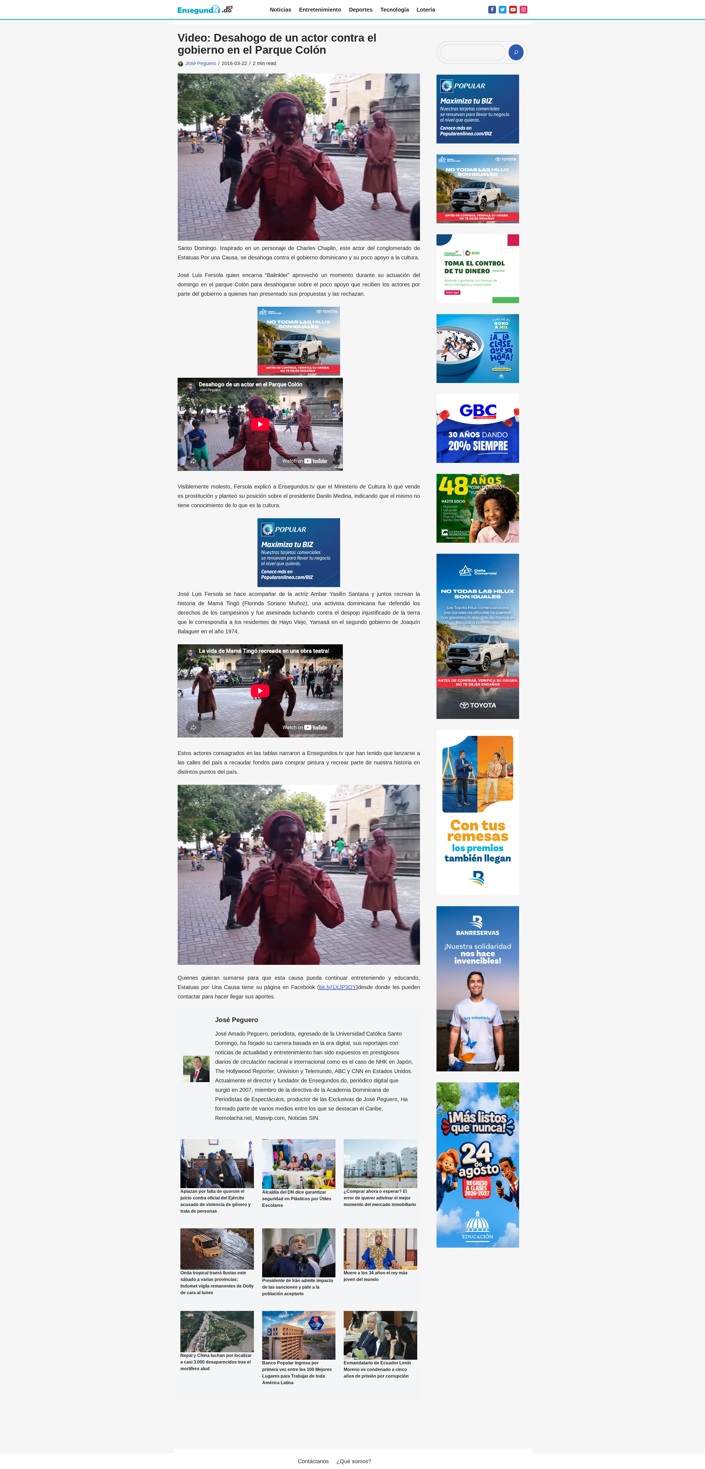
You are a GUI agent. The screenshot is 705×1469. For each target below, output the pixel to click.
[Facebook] (492, 9)
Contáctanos (313, 1461)
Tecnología (394, 10)
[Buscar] (516, 52)
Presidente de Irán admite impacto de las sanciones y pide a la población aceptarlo (297, 1287)
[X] (502, 9)
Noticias (280, 10)
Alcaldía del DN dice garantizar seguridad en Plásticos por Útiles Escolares (296, 1198)
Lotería (426, 10)
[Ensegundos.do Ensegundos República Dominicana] (205, 9)
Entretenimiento (320, 10)
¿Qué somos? (354, 1461)
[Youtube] (513, 9)
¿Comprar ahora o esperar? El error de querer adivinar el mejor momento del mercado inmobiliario (380, 1198)
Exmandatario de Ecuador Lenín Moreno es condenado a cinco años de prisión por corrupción (377, 1369)
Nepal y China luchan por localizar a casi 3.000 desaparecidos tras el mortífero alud (216, 1362)
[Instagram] (523, 9)
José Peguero (200, 63)
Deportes (361, 10)
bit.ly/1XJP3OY (337, 987)
